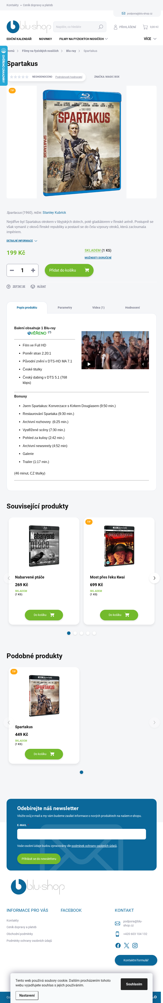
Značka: (106, 76)
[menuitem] (21, 39)
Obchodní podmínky (20, 934)
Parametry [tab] (65, 307)
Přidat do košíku (62, 270)
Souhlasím (134, 984)
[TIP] (119, 546)
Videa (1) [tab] (98, 307)
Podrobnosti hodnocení (68, 77)
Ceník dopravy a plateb (38, 5)
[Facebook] (118, 945)
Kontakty (13, 5)
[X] (126, 945)
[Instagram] (135, 945)
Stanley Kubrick (54, 213)
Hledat (100, 26)
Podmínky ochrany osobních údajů (29, 940)
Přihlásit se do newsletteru (39, 859)
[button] (69, 633)
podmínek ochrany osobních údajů (94, 846)
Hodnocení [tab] (132, 307)
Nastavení (27, 995)
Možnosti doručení (98, 257)
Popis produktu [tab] (27, 307)
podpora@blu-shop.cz (132, 923)
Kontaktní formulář (136, 960)
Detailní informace (20, 240)
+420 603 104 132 (135, 934)
